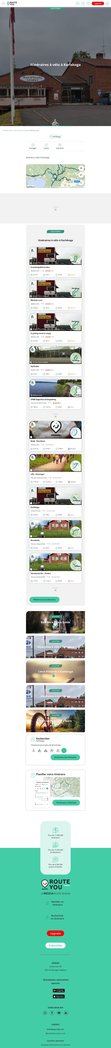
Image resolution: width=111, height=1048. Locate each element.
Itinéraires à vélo (7, 130)
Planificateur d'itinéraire (66, 802)
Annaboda (35, 540)
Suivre (46, 148)
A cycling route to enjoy (41, 333)
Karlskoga (25, 130)
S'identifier (55, 945)
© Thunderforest (63, 187)
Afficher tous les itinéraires (44, 599)
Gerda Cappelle (9, 124)
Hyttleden (35, 366)
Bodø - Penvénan (38, 441)
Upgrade (97, 3)
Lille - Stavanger (37, 474)
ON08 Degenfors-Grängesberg (43, 399)
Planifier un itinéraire (57, 903)
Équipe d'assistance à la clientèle (56, 1045)
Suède (15, 130)
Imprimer (60, 148)
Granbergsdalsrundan (40, 267)
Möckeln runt (36, 300)
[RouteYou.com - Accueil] (12, 3)
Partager (32, 148)
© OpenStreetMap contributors (76, 187)
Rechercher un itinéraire (57, 917)
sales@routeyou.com (56, 1033)
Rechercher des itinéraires (65, 757)
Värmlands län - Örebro (41, 573)
